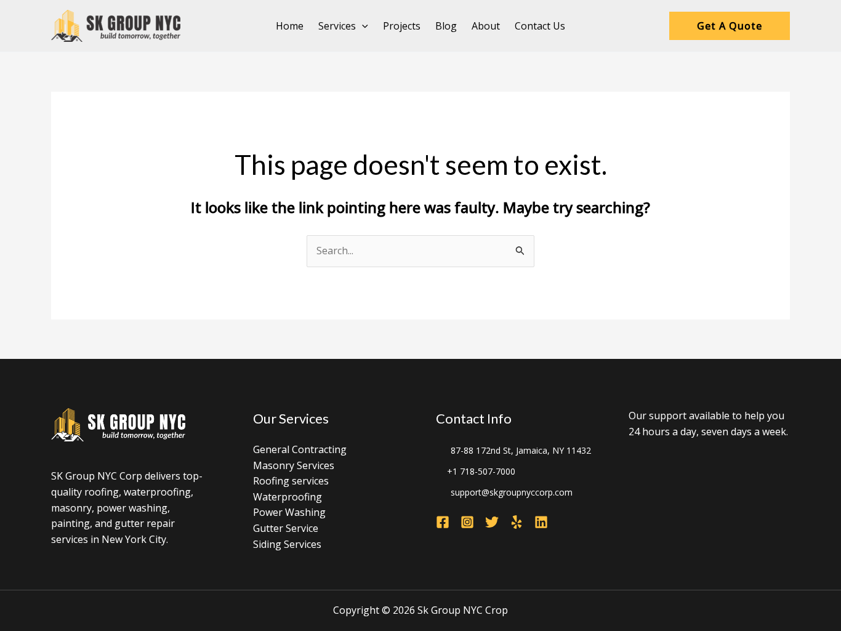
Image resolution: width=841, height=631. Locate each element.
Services (337, 26)
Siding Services (287, 544)
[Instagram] (467, 522)
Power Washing (289, 512)
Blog (446, 26)
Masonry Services (293, 465)
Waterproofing (287, 497)
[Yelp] (516, 522)
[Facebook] (442, 522)
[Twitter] (492, 522)
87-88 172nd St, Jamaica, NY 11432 (521, 450)
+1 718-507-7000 (481, 471)
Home (290, 26)
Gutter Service (285, 528)
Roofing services (291, 481)
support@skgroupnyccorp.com (512, 492)
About (486, 26)
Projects (401, 26)
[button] (362, 25)
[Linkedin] (541, 522)
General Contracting (300, 449)
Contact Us (540, 26)
